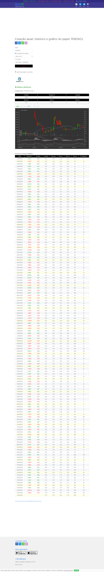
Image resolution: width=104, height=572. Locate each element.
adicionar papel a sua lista (24, 72)
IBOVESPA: (17, 1)
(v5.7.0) (33, 561)
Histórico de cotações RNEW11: (24, 153)
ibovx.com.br (18, 564)
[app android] (20, 552)
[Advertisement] (52, 22)
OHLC (25, 106)
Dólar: (31, 1)
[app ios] (32, 552)
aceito (76, 570)
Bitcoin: (69, 1)
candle (17, 106)
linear (21, 106)
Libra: (56, 1)
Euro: (44, 1)
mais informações (68, 570)
